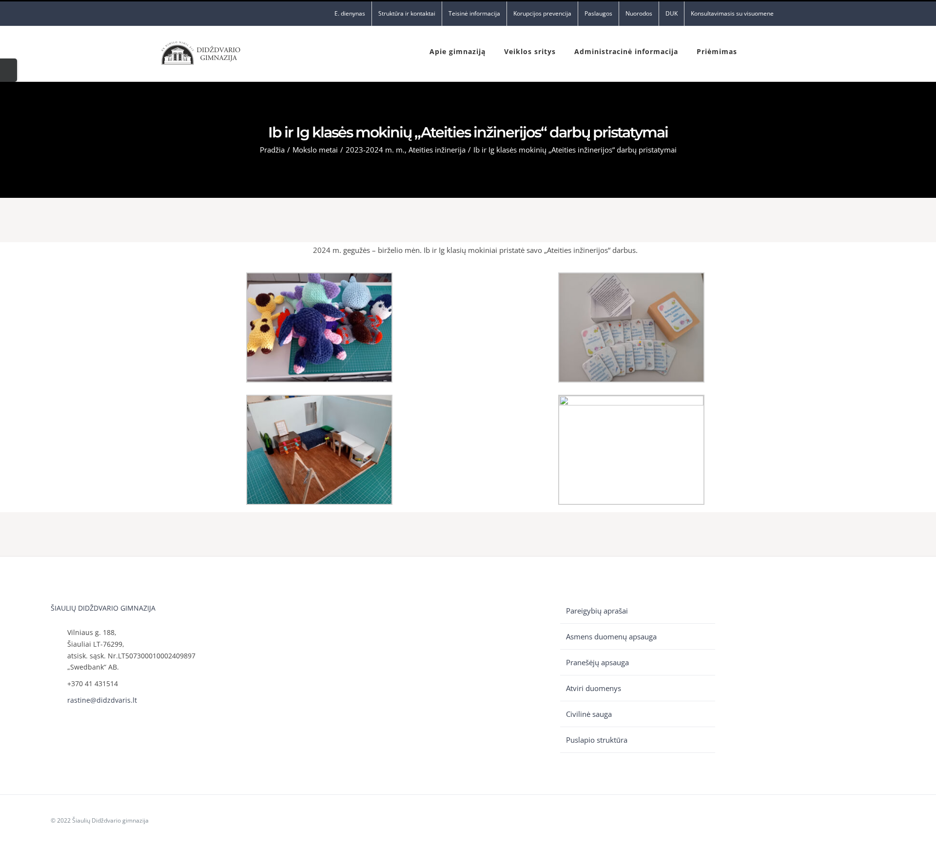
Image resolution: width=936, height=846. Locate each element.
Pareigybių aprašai (597, 610)
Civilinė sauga (589, 714)
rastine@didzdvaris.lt (102, 700)
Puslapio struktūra (596, 740)
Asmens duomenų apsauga (611, 636)
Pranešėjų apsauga (597, 662)
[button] (758, 50)
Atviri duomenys (593, 688)
